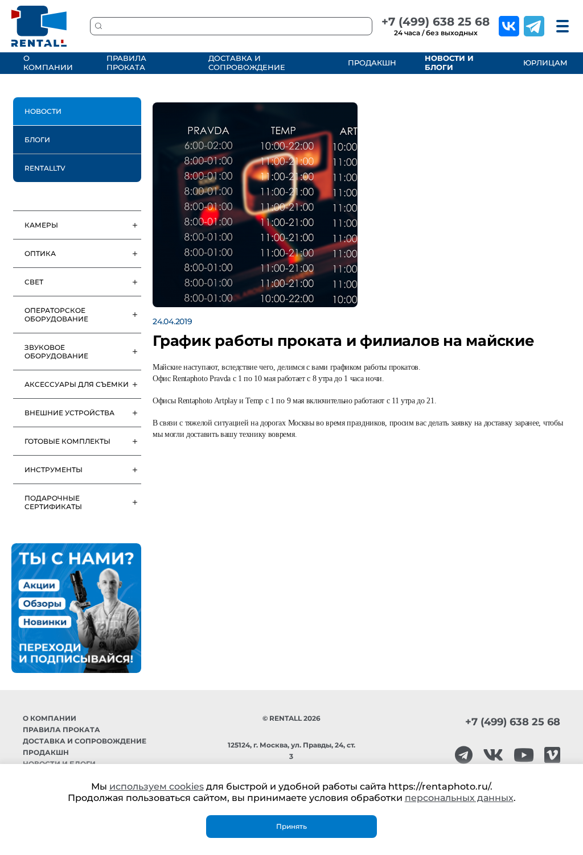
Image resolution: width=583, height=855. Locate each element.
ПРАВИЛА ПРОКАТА (126, 62)
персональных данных (459, 797)
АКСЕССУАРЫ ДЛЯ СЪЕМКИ (76, 384)
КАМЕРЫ (41, 225)
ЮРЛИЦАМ (544, 62)
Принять (291, 826)
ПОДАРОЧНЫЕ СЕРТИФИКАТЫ (53, 502)
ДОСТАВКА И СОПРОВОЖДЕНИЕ (246, 62)
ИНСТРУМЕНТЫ (53, 469)
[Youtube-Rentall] (524, 755)
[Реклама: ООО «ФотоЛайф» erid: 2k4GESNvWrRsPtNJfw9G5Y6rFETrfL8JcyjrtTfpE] (76, 608)
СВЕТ (33, 282)
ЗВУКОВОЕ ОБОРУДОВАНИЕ (56, 351)
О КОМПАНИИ (48, 62)
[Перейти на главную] (39, 26)
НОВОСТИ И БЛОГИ (449, 62)
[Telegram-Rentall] (464, 755)
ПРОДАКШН (370, 62)
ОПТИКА (40, 253)
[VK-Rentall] (493, 755)
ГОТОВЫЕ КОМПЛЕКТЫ (67, 441)
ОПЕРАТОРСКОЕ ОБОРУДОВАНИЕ (56, 314)
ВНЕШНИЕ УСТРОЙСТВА (69, 412)
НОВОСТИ (42, 111)
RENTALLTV (44, 168)
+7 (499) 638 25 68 (435, 21)
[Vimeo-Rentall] (552, 755)
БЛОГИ (37, 139)
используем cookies (156, 786)
